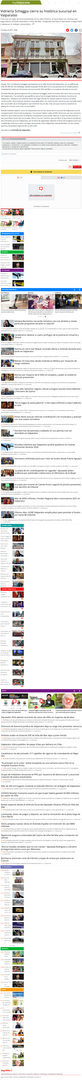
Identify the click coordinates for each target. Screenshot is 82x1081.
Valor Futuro (9, 1077)
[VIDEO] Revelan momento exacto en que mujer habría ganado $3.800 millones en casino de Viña (40, 794)
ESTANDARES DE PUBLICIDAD (55, 1074)
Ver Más (12, 946)
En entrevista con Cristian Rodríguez (7, 1011)
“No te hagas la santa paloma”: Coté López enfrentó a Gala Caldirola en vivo (47, 404)
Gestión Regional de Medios (9, 1074)
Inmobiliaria (23, 1077)
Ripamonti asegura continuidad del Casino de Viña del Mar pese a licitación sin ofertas (39, 836)
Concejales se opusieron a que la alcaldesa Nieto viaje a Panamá (5, 636)
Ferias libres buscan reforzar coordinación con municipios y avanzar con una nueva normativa (47, 418)
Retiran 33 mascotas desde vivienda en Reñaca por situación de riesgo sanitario (45, 362)
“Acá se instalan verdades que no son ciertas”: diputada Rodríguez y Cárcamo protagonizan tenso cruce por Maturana (39, 848)
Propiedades (30, 1077)
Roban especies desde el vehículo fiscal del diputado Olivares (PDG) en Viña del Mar (40, 805)
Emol (3, 1077)
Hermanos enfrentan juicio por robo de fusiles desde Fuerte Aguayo (47, 458)
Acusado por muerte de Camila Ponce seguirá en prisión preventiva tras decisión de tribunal (47, 485)
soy (28, 331)
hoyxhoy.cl (38, 1077)
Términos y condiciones (40, 1074)
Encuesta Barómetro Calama (7, 995)
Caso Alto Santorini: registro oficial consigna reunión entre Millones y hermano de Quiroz (47, 390)
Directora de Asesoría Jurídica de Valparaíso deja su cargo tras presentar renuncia (41, 726)
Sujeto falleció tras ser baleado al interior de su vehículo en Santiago (6, 242)
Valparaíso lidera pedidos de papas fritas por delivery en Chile (31, 744)
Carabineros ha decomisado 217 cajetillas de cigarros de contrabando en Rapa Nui (39, 754)
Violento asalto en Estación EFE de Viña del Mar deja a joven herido (6, 655)
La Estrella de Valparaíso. (21, 130)
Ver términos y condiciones (41, 206)
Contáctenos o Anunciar (25, 1074)
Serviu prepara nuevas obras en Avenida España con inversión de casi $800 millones (38, 825)
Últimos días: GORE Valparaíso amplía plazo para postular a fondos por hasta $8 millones (47, 513)
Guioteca (16, 1077)
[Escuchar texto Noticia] (79, 132)
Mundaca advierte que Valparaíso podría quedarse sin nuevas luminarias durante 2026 (44, 445)
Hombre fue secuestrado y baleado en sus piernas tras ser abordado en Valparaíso (43, 432)
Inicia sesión (36, 149)
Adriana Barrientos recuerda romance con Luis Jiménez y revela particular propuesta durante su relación (45, 322)
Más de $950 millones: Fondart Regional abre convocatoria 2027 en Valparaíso (47, 499)
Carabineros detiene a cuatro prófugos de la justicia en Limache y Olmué (46, 336)
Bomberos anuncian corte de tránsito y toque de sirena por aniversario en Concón (37, 859)
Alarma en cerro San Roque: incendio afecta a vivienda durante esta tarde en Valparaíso (47, 350)
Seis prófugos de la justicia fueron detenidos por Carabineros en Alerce (6, 249)
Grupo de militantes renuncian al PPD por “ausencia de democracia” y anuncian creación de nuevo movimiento (40, 775)
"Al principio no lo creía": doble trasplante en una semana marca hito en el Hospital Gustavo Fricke (37, 764)
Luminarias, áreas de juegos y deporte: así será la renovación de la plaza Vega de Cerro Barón (40, 815)
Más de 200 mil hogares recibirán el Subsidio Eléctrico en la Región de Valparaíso (40, 786)
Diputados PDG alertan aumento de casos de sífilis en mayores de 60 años (37, 717)
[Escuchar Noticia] (33, 24)
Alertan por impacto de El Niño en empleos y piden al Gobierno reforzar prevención (45, 376)
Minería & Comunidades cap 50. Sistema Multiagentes (7, 1035)
